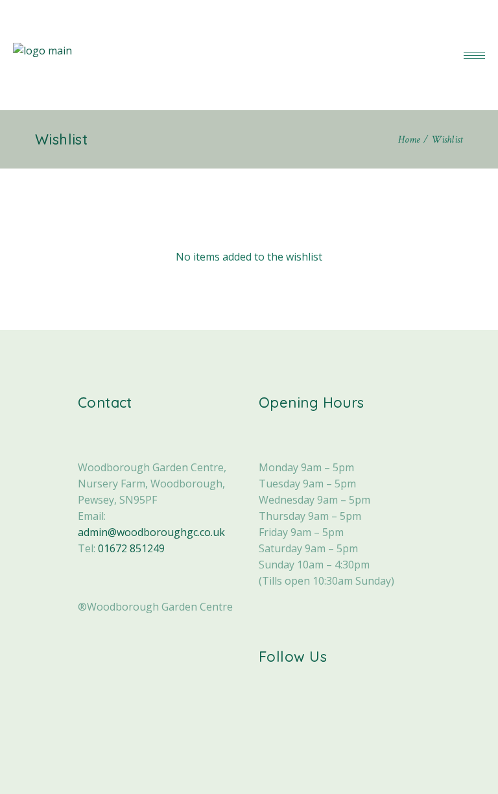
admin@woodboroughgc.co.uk (151, 532)
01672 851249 (131, 548)
